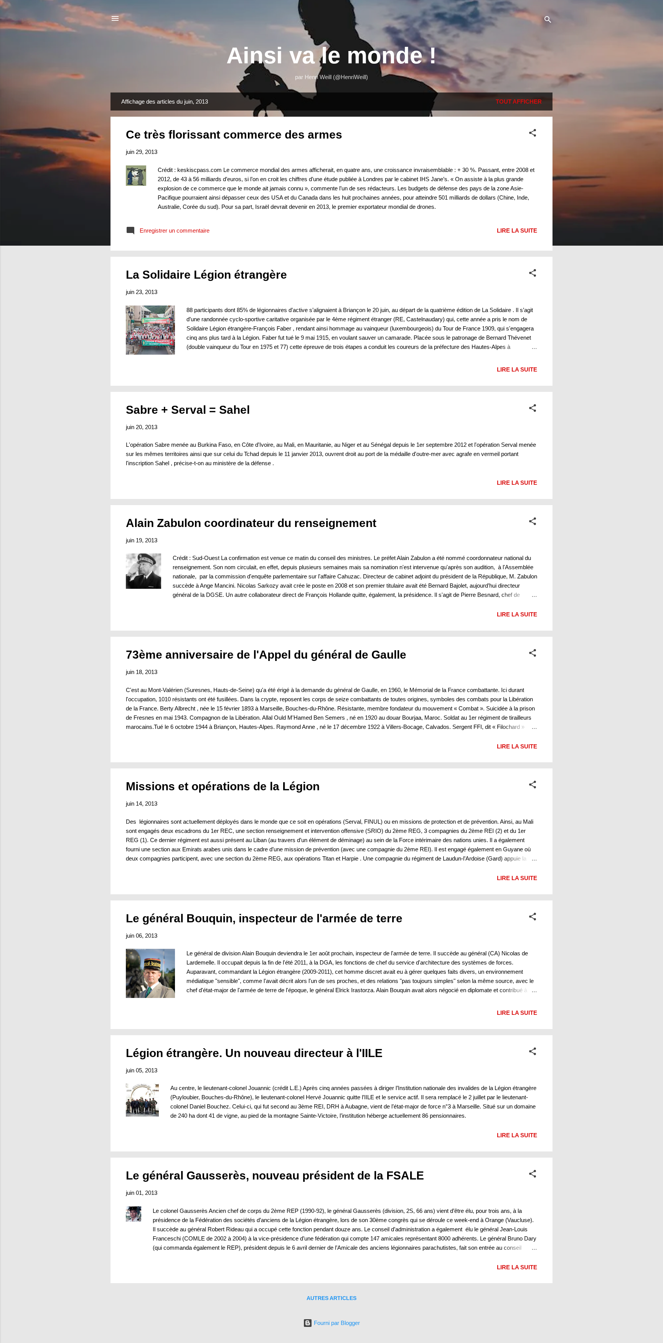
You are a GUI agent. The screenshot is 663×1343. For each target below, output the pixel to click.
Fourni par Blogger (336, 1323)
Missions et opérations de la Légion (223, 786)
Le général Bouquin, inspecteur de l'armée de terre (264, 918)
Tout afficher (519, 101)
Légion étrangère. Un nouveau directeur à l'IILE (254, 1053)
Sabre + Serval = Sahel (188, 409)
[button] (532, 134)
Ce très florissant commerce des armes (234, 134)
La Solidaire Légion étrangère (206, 274)
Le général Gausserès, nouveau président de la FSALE (275, 1175)
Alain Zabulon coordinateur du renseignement (251, 523)
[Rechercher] (547, 21)
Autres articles (331, 1298)
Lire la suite (517, 230)
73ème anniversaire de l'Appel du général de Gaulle (266, 654)
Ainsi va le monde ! (331, 55)
